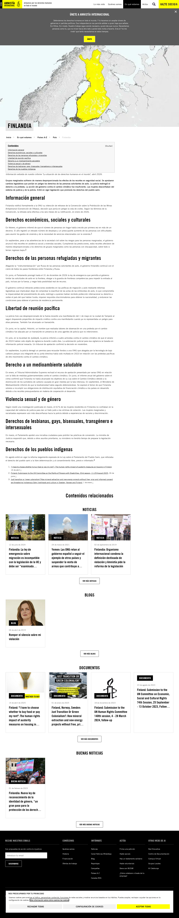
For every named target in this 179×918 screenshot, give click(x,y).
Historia (66, 854)
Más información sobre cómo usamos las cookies (49, 900)
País (55, 137)
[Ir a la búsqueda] (154, 4)
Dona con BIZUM (126, 868)
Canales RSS (96, 878)
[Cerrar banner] (176, 11)
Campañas (95, 868)
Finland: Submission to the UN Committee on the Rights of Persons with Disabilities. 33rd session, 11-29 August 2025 (59, 473)
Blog (93, 859)
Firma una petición (127, 849)
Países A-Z (42, 137)
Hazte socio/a (168, 4)
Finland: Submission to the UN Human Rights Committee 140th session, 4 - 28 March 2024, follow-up (110, 714)
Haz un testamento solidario (131, 859)
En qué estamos (24, 137)
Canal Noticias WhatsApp (101, 854)
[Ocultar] (108, 146)
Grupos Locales (154, 863)
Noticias (94, 849)
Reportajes (95, 863)
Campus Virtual (154, 859)
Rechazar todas (35, 906)
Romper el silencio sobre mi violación (25, 637)
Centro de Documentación (158, 854)
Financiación (68, 859)
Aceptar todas (143, 906)
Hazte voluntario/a (127, 863)
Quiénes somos (68, 849)
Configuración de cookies (89, 906)
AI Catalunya (153, 868)
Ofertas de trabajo (70, 863)
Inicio (8, 137)
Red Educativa (154, 849)
